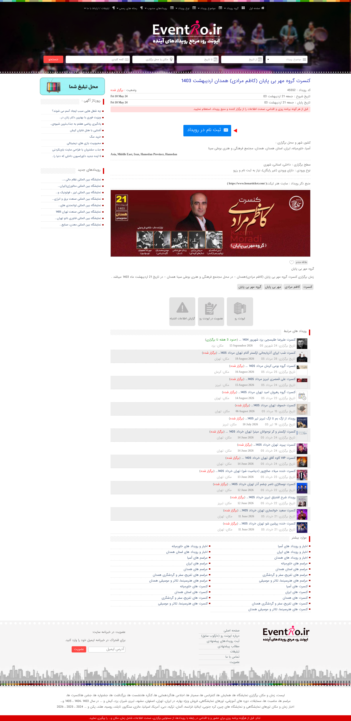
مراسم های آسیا (197, 557)
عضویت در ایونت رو (211, 318)
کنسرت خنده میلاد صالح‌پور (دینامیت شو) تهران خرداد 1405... (255, 471)
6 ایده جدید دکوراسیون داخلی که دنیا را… (76, 156)
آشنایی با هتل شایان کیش (85, 130)
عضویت (234, 662)
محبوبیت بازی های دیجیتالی (84, 143)
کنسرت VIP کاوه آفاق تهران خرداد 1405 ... (268, 458)
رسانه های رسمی (129, 8)
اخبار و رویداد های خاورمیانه (189, 546)
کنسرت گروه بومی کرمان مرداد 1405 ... (270, 366)
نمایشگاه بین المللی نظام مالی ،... (81, 179)
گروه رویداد (233, 8)
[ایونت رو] (187, 33)
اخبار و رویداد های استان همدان (186, 552)
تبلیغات (234, 651)
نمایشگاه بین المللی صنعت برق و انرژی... (76, 199)
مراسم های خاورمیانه (294, 563)
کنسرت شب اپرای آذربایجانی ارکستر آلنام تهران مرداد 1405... (256, 353)
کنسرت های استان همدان (191, 592)
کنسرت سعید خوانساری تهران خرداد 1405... (267, 510)
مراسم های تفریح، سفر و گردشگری (285, 575)
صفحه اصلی (231, 630)
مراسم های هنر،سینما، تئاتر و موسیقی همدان (178, 580)
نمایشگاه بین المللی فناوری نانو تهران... (78, 218)
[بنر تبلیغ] (72, 87)
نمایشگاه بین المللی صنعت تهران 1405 (78, 212)
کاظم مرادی (292, 287)
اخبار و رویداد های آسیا (293, 546)
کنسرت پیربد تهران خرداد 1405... (274, 445)
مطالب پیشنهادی (228, 646)
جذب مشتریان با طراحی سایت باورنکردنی (76, 150)
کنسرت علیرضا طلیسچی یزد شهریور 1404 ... (267, 339)
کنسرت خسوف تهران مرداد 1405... (273, 405)
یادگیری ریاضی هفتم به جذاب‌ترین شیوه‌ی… (75, 124)
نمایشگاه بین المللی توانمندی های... (79, 205)
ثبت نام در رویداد (204, 130)
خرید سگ (95, 137)
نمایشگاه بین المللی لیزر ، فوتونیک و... (78, 192)
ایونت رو (240, 318)
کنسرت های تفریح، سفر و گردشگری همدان (280, 603)
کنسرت (307, 287)
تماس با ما (232, 657)
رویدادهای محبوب (158, 8)
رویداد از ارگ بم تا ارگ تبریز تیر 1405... (270, 418)
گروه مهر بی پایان (250, 287)
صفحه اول (254, 8)
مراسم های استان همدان (292, 569)
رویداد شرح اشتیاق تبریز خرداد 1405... (270, 497)
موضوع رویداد (209, 8)
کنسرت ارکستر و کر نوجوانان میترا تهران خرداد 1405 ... (260, 431)
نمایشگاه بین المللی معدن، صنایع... (80, 225)
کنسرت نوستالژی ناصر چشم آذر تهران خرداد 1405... (262, 484)
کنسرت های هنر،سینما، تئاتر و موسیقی (182, 603)
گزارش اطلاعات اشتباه (182, 318)
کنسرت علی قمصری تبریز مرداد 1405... (270, 379)
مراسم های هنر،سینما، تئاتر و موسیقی (283, 580)
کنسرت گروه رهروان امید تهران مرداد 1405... (266, 392)
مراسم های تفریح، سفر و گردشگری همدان (180, 575)
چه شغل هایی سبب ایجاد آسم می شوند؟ (76, 111)
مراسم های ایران (196, 563)
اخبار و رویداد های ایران (292, 552)
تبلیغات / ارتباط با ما (99, 8)
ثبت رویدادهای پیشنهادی (223, 641)
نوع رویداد (184, 8)
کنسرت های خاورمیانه (193, 586)
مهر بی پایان (273, 287)
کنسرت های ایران (296, 592)
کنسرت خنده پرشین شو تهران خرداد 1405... (267, 523)
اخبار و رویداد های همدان (291, 557)
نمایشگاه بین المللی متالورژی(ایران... (79, 186)
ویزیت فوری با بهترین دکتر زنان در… (80, 117)
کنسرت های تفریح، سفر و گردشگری (184, 598)
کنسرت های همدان (295, 598)
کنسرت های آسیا (297, 586)
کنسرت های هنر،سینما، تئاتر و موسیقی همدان (278, 609)
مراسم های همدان (195, 569)
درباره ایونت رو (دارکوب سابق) (220, 636)
